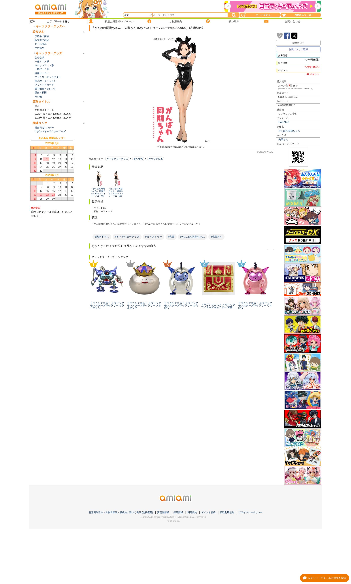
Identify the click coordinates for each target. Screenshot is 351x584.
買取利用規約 (227, 512)
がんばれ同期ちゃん (289, 130)
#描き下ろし (102, 236)
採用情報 (178, 512)
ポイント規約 (208, 512)
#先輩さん (216, 236)
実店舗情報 (163, 512)
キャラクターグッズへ (50, 26)
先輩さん (283, 139)
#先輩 (171, 236)
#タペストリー (153, 236)
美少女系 (138, 158)
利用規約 (192, 512)
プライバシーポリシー (250, 512)
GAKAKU (283, 122)
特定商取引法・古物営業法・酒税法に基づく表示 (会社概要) (121, 512)
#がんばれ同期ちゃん (192, 236)
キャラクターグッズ (117, 158)
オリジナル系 (155, 158)
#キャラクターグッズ (127, 236)
